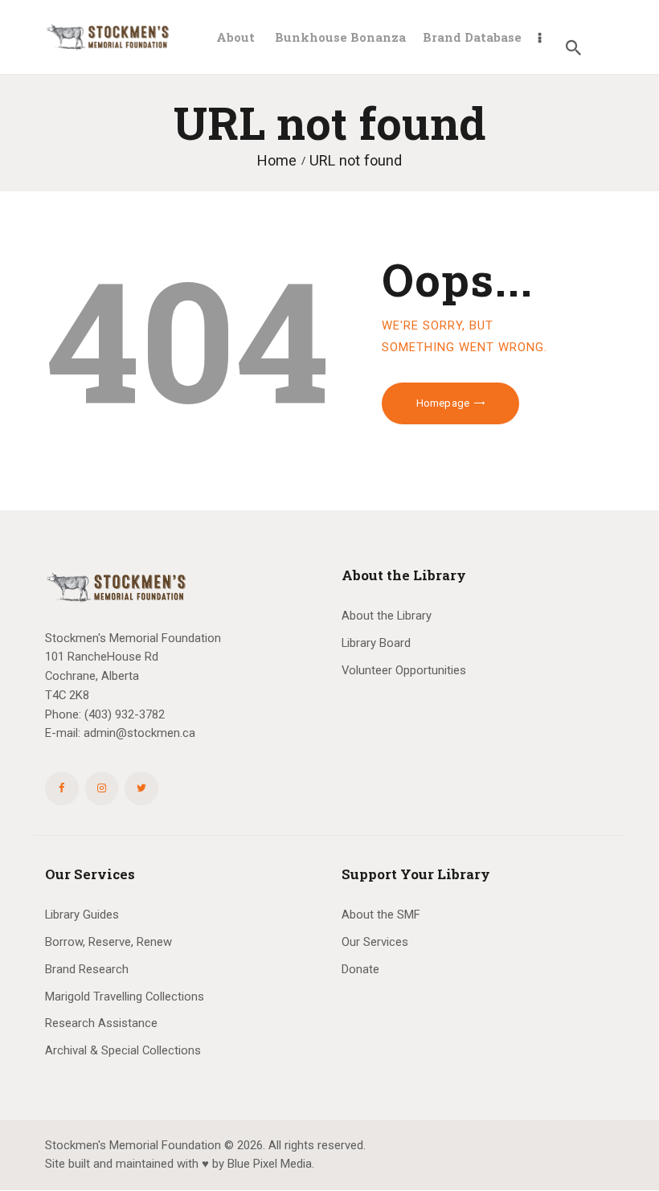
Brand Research (87, 969)
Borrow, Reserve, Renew (108, 942)
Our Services (375, 942)
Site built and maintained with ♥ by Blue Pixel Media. (179, 1163)
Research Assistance (101, 1023)
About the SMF (381, 914)
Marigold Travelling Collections (124, 996)
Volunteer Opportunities (404, 670)
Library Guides (82, 914)
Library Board (376, 643)
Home (277, 160)
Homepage (442, 403)
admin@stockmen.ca (139, 733)
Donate (360, 969)
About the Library (387, 615)
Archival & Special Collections (123, 1050)
